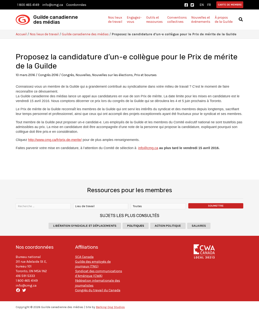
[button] (229, 4)
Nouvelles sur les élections (112, 75)
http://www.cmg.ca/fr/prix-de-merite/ (55, 140)
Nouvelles (83, 75)
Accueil (21, 34)
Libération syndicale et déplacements (84, 225)
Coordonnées (76, 5)
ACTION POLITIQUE (168, 225)
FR (209, 5)
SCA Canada (84, 257)
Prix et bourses (145, 75)
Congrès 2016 (48, 75)
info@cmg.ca (52, 5)
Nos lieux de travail (44, 34)
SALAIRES (199, 225)
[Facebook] (186, 5)
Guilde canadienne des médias (55, 19)
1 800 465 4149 (28, 5)
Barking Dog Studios (110, 307)
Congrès (67, 75)
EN (202, 5)
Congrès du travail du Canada (97, 290)
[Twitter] (192, 5)
